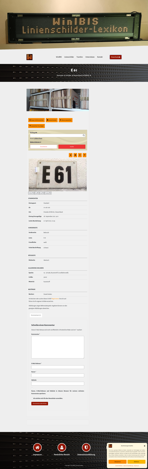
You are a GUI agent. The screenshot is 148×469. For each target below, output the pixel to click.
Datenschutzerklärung (128, 465)
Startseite (60, 75)
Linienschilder (69, 57)
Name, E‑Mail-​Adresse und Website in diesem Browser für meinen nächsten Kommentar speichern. (57, 392)
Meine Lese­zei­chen (66, 120)
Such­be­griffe (33, 132)
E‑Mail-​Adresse (36, 363)
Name (33, 372)
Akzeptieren (118, 461)
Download (114, 57)
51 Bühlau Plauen (38, 138)
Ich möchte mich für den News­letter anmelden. (48, 398)
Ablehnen (136, 461)
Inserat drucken (52, 120)
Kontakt (100, 57)
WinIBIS (59, 57)
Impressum (136, 465)
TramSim (80, 57)
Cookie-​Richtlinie (119, 465)
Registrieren (55, 299)
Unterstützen (89, 57)
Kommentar (35, 334)
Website (33, 380)
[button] (144, 446)
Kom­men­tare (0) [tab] (36, 315)
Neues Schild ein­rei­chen (37, 120)
